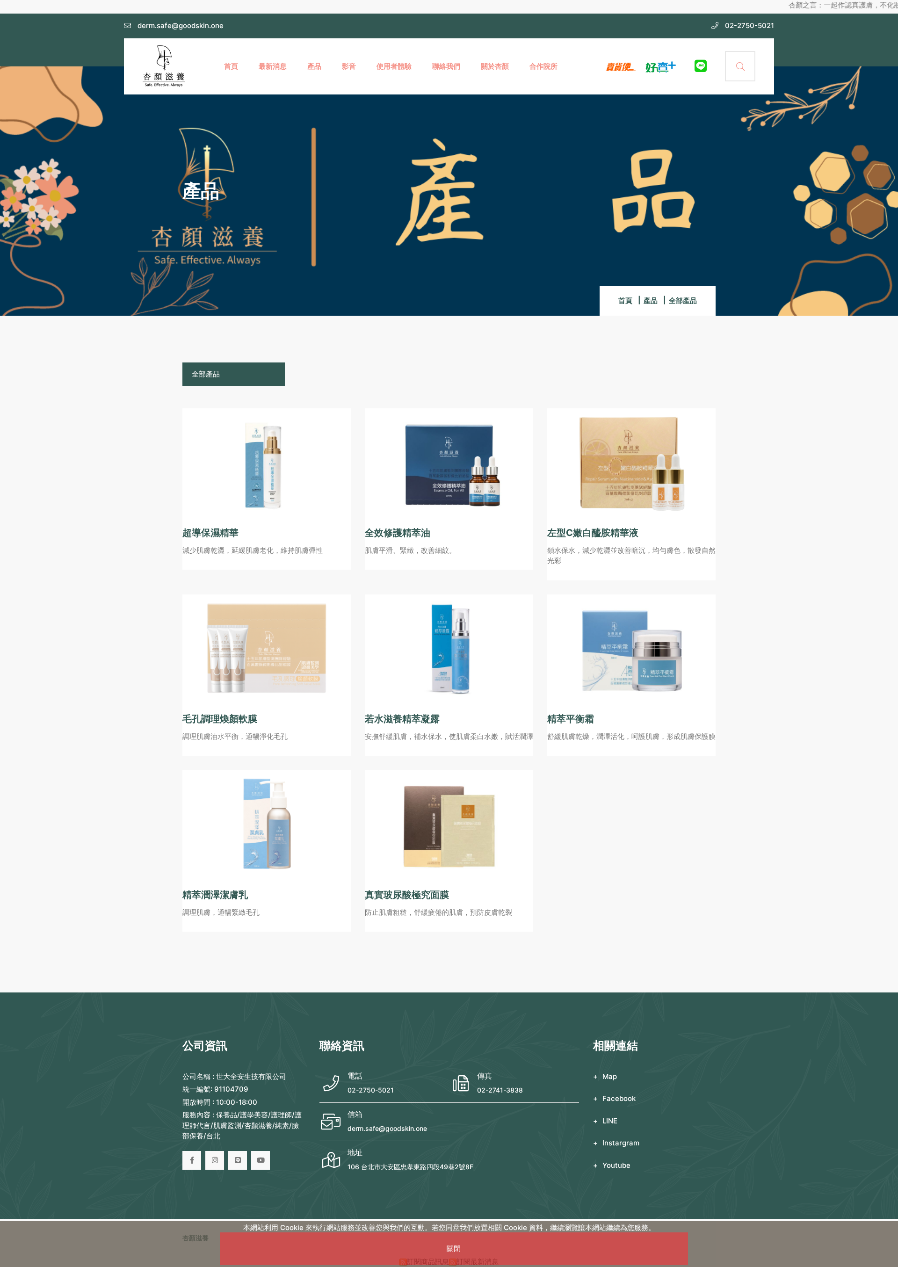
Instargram (620, 1142)
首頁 (231, 66)
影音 (349, 66)
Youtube (616, 1165)
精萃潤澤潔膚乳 (215, 894)
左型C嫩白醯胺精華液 (592, 532)
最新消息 (273, 66)
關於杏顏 (495, 66)
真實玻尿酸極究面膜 (407, 894)
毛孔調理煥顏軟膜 (219, 718)
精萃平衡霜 (570, 718)
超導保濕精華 (210, 532)
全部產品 (206, 373)
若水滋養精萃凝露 (402, 718)
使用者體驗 (394, 66)
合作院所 (543, 66)
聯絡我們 (446, 66)
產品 (314, 66)
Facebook (619, 1098)
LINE (609, 1120)
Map (609, 1076)
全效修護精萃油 (397, 532)
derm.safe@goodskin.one (387, 1128)
